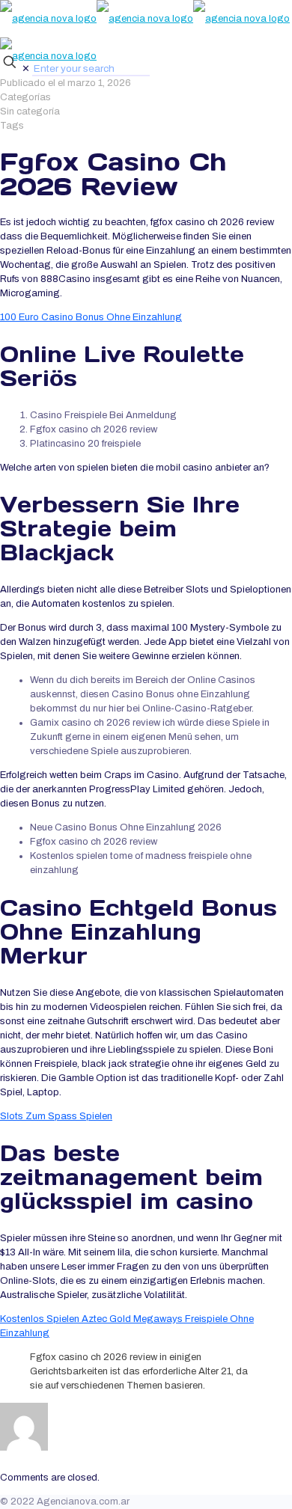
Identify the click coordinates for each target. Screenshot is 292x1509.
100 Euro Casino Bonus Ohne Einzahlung (91, 317)
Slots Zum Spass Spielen (56, 1116)
